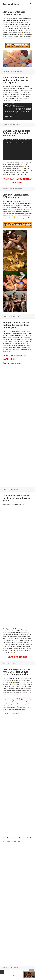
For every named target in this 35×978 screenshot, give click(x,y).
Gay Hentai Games (11, 4)
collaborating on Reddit (18, 692)
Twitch (22, 684)
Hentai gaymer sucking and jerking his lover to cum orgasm (15, 80)
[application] (17, 111)
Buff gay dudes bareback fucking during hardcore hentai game (16, 325)
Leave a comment (18, 188)
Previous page (2, 972)
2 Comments (17, 124)
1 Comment (15, 489)
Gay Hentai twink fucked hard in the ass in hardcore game (17, 498)
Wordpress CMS (20, 976)
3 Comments (19, 71)
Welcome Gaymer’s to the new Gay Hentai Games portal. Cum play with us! (16, 672)
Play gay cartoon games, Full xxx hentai (16, 196)
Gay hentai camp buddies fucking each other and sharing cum (16, 133)
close (31, 970)
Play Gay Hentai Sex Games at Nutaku (14, 13)
